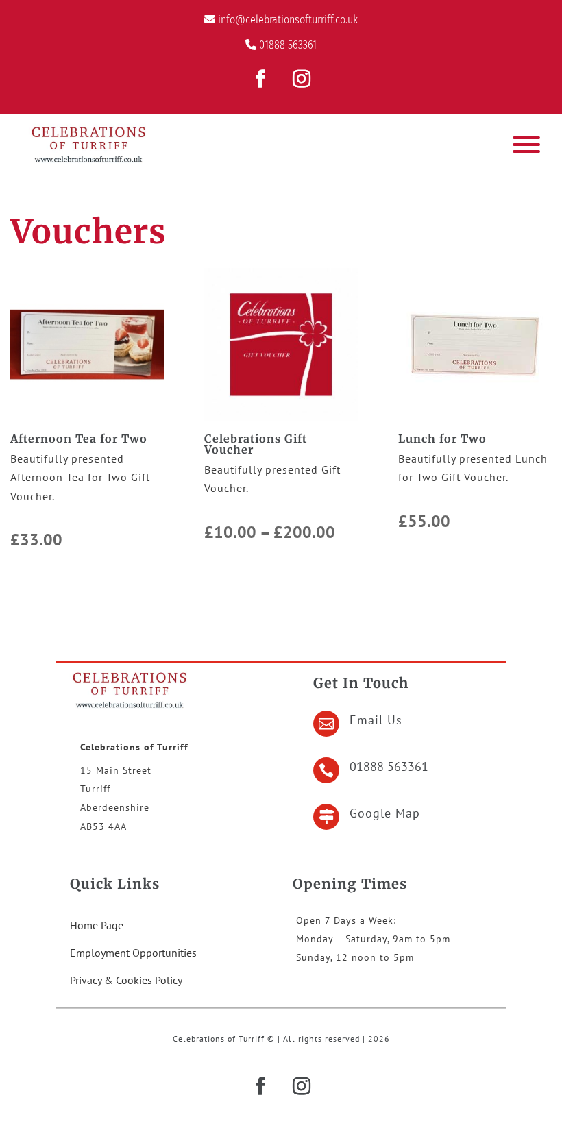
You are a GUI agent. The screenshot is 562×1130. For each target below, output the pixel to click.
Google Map (385, 813)
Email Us (376, 720)
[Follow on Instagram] (301, 79)
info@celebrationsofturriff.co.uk (288, 19)
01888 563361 (288, 44)
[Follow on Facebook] (260, 79)
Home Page (96, 925)
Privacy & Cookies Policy (126, 980)
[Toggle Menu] (526, 144)
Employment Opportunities (133, 952)
